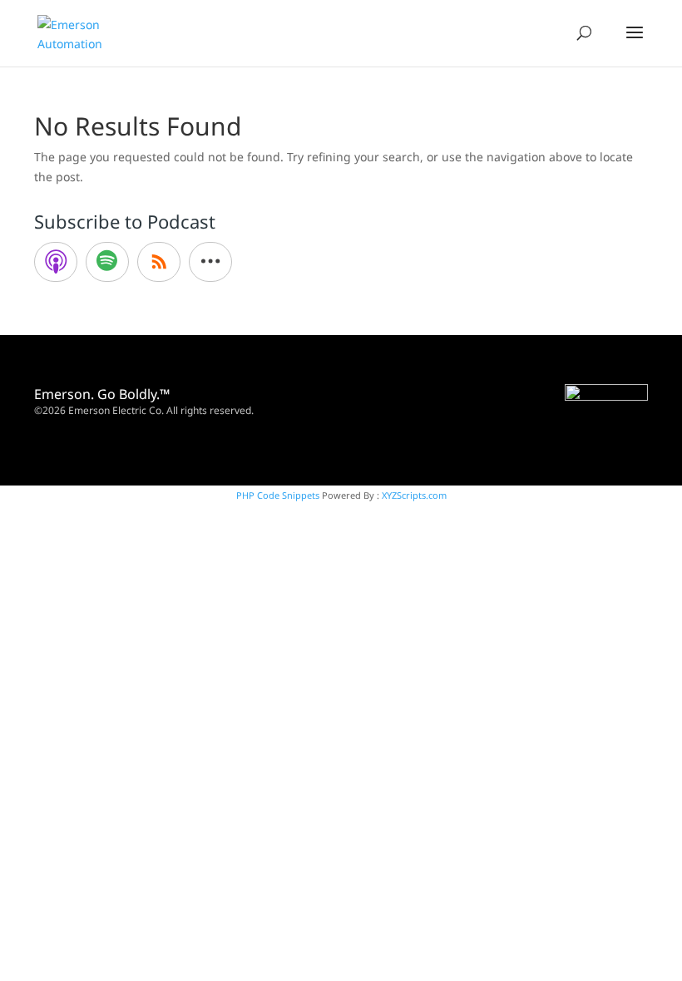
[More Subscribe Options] (210, 262)
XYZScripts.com (414, 495)
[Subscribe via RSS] (158, 262)
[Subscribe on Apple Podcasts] (55, 262)
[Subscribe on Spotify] (107, 262)
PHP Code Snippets (277, 495)
